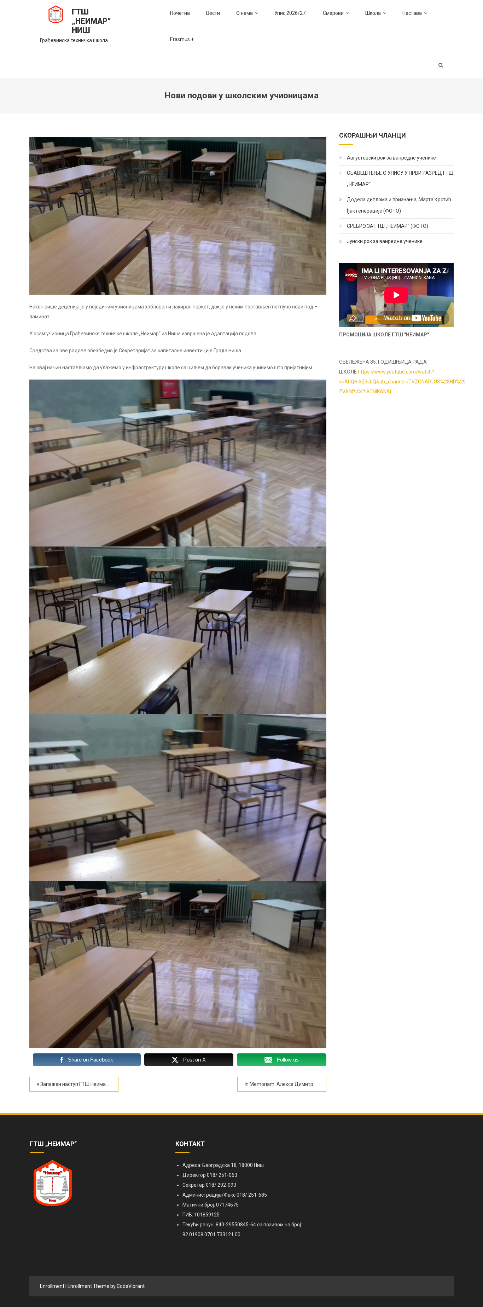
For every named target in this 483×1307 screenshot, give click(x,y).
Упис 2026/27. (290, 13)
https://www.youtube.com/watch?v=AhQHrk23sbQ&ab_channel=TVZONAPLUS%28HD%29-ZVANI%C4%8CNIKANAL (403, 381)
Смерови (333, 13)
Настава (412, 13)
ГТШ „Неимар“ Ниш (91, 21)
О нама (244, 13)
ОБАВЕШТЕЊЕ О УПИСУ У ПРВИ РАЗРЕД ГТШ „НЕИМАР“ (400, 178)
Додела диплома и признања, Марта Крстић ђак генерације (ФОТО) (399, 205)
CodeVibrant (131, 1286)
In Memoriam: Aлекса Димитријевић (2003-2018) (285, 1084)
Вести (213, 13)
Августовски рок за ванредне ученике (391, 158)
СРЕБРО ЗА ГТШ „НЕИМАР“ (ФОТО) (387, 226)
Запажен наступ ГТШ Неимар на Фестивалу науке (79, 1084)
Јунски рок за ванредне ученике (385, 241)
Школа (373, 13)
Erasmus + (182, 39)
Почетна (180, 13)
